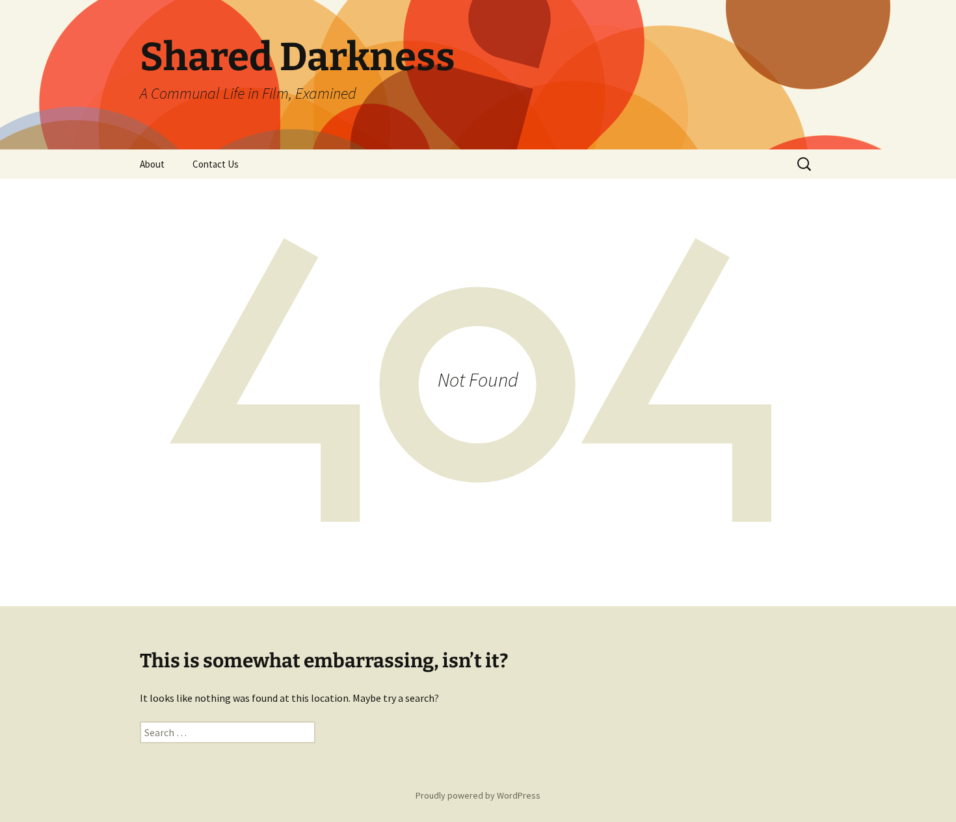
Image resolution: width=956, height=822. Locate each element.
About (152, 164)
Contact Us (216, 164)
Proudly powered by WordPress (478, 795)
